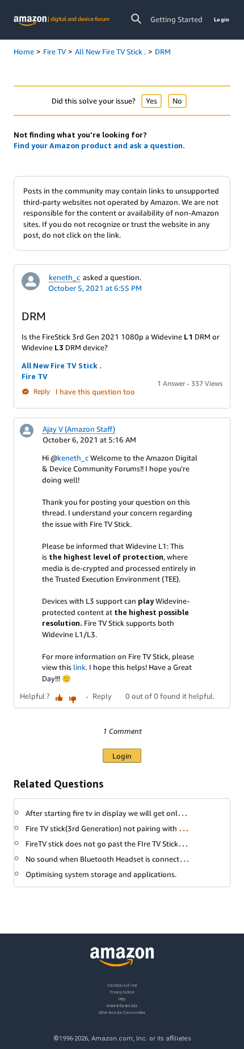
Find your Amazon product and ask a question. (99, 145)
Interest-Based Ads (122, 1006)
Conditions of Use (122, 985)
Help (122, 999)
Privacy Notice (122, 992)
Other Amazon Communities (122, 1012)
